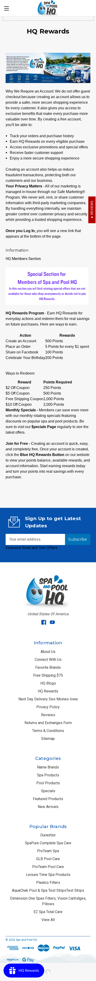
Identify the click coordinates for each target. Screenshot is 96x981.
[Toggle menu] (6, 8)
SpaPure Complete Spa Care (48, 843)
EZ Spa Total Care (48, 912)
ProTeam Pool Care (48, 867)
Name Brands (48, 767)
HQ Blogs (48, 683)
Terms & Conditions (48, 730)
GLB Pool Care (48, 859)
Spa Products (48, 775)
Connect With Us (48, 659)
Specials (48, 791)
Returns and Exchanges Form (48, 723)
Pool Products (48, 783)
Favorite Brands (48, 667)
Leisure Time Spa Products (48, 874)
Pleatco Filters (48, 882)
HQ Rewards (48, 691)
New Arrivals (48, 807)
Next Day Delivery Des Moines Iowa (48, 699)
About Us (48, 651)
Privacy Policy (48, 707)
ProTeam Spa (48, 851)
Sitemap (48, 738)
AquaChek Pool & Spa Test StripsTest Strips (48, 890)
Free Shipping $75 (48, 675)
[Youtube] (52, 622)
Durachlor (48, 835)
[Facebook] (43, 622)
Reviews (48, 715)
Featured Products (48, 799)
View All (48, 920)
